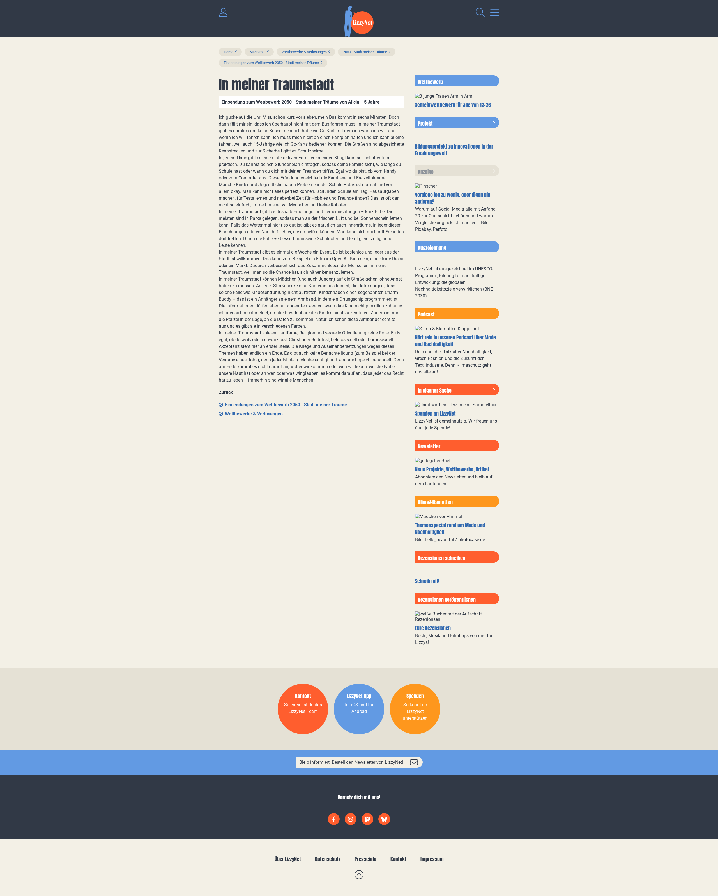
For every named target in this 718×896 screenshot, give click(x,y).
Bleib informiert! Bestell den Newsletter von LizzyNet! (351, 762)
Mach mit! (257, 52)
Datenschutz (327, 859)
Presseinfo (365, 859)
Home (228, 52)
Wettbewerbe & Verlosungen (304, 52)
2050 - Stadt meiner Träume (365, 52)
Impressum (432, 859)
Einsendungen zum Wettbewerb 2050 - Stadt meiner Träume (271, 63)
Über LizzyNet (288, 859)
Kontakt (398, 859)
